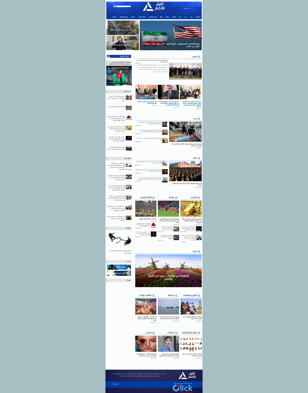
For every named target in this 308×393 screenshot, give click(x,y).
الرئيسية (198, 17)
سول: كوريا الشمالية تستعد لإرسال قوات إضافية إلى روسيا (187, 184)
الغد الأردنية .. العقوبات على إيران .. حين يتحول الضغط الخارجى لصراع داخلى (146, 318)
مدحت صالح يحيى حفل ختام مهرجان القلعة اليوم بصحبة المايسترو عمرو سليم (143, 233)
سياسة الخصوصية (149, 376)
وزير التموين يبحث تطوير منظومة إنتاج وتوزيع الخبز (147, 102)
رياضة (167, 17)
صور (114, 373)
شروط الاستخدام (133, 376)
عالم (180, 17)
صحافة (133, 17)
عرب (186, 17)
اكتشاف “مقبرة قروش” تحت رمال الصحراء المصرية (192, 355)
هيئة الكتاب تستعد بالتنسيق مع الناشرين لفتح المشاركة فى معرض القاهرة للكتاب (142, 225)
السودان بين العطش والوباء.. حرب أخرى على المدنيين (192, 317)
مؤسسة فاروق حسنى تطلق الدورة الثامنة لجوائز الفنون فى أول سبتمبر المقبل (116, 198)
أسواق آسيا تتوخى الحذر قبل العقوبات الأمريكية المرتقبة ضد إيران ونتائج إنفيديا (188, 228)
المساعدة (127, 376)
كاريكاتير (128, 228)
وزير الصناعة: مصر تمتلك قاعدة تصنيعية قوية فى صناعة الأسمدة (116, 218)
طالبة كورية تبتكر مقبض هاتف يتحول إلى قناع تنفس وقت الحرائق (169, 355)
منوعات (114, 17)
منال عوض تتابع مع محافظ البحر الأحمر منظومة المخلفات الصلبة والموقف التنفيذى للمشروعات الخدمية (192, 104)
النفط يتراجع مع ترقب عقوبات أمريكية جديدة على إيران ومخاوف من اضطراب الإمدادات (188, 238)
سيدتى (126, 373)
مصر (191, 17)
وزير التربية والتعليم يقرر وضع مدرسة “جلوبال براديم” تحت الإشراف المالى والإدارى (116, 188)
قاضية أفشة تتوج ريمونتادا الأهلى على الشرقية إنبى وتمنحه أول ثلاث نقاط (169, 220)
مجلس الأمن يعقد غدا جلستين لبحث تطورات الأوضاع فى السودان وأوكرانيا (116, 178)
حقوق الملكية (141, 376)
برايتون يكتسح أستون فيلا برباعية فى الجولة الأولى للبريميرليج (166, 237)
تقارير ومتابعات (153, 17)
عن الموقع (156, 376)
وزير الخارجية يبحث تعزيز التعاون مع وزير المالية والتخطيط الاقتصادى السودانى (116, 208)
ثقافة (161, 17)
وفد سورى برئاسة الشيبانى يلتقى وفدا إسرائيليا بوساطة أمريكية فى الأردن (150, 123)
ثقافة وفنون (139, 373)
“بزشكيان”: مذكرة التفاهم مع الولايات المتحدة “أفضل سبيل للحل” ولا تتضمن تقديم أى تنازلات (149, 178)
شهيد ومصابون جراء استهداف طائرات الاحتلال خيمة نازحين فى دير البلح (187, 145)
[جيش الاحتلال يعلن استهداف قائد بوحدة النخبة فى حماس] (132, 21)
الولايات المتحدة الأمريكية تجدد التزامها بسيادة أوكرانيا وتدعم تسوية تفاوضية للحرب (148, 170)
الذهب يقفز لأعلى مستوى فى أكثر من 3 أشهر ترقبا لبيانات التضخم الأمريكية (192, 220)
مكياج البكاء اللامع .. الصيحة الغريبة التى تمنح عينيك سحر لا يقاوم (146, 355)
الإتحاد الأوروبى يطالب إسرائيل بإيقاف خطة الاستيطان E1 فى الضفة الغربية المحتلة (151, 131)
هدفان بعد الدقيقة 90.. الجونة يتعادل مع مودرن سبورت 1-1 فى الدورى (167, 228)
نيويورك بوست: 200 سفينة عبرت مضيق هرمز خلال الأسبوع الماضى (169, 317)
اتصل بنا (122, 376)
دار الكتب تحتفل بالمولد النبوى (147, 219)
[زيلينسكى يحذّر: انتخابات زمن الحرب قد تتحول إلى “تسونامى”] (132, 36)
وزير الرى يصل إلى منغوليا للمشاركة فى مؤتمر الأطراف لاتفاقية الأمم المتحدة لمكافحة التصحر (169, 103)
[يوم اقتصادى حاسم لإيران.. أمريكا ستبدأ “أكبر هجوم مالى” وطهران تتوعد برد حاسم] (180, 21)
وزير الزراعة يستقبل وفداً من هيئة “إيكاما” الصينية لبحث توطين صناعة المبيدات (152, 61)
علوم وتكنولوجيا (124, 17)
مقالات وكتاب (141, 17)
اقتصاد (174, 17)
